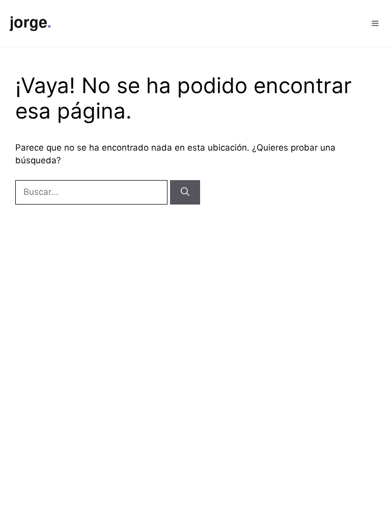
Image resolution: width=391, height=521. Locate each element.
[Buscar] (185, 192)
